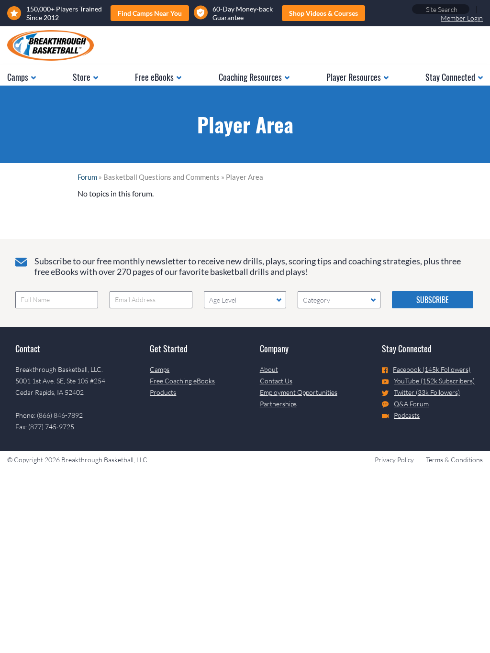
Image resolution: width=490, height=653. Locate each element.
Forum (87, 177)
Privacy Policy (394, 460)
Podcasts (407, 415)
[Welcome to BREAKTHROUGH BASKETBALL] (50, 45)
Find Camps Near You (150, 13)
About (269, 369)
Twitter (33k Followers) (427, 392)
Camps (159, 369)
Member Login (462, 18)
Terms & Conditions (454, 460)
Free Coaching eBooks (182, 381)
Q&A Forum (411, 404)
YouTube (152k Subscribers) (434, 381)
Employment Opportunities (298, 392)
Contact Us (276, 381)
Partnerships (278, 404)
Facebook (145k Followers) (431, 369)
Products (163, 392)
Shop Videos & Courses (323, 13)
